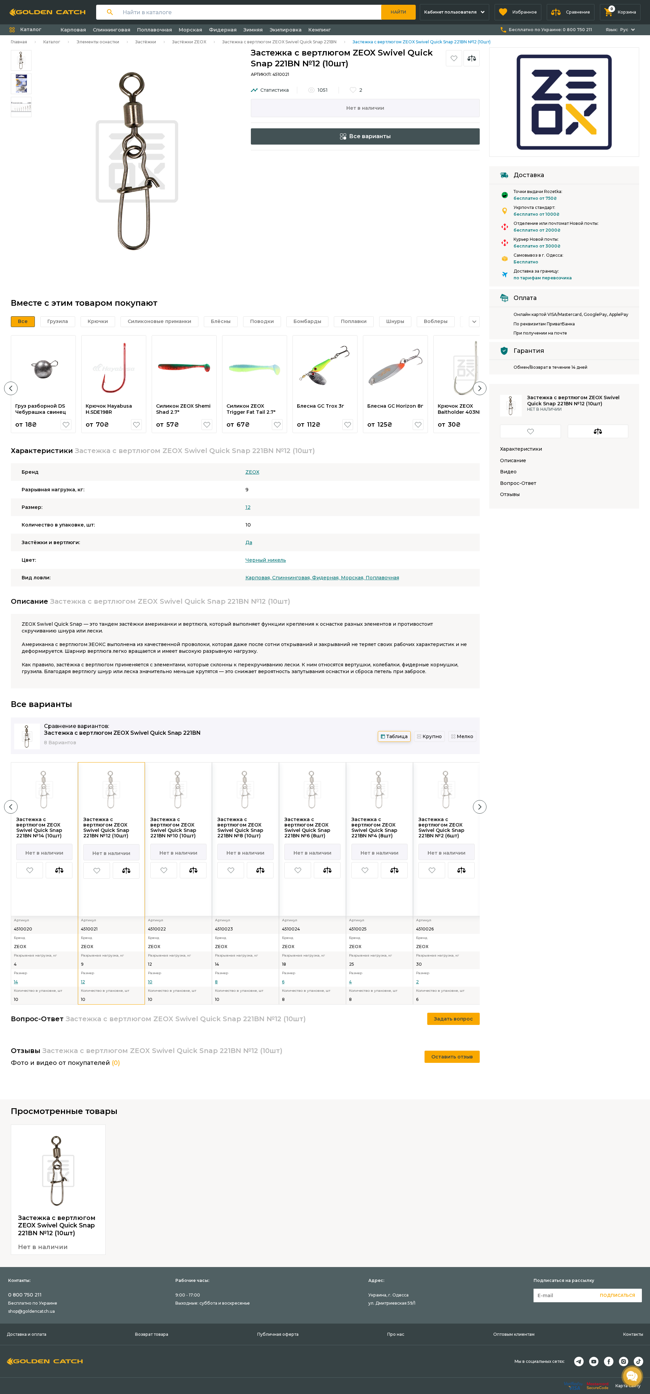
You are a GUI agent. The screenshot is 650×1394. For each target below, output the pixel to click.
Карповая (73, 30)
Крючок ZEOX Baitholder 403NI (459, 409)
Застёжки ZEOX (189, 41)
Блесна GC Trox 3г (320, 406)
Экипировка (285, 30)
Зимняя (253, 30)
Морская (190, 30)
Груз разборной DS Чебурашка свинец (40, 409)
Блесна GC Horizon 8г (395, 406)
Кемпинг (319, 30)
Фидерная (223, 30)
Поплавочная (154, 30)
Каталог (51, 41)
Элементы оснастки (98, 41)
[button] (518, 12)
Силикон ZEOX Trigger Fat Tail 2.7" (251, 409)
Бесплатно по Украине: (550, 29)
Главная (19, 41)
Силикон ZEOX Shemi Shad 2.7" (183, 409)
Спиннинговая (111, 30)
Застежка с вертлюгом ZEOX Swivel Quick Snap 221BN (279, 41)
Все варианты (370, 136)
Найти (398, 12)
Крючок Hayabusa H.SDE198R (109, 409)
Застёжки (145, 41)
